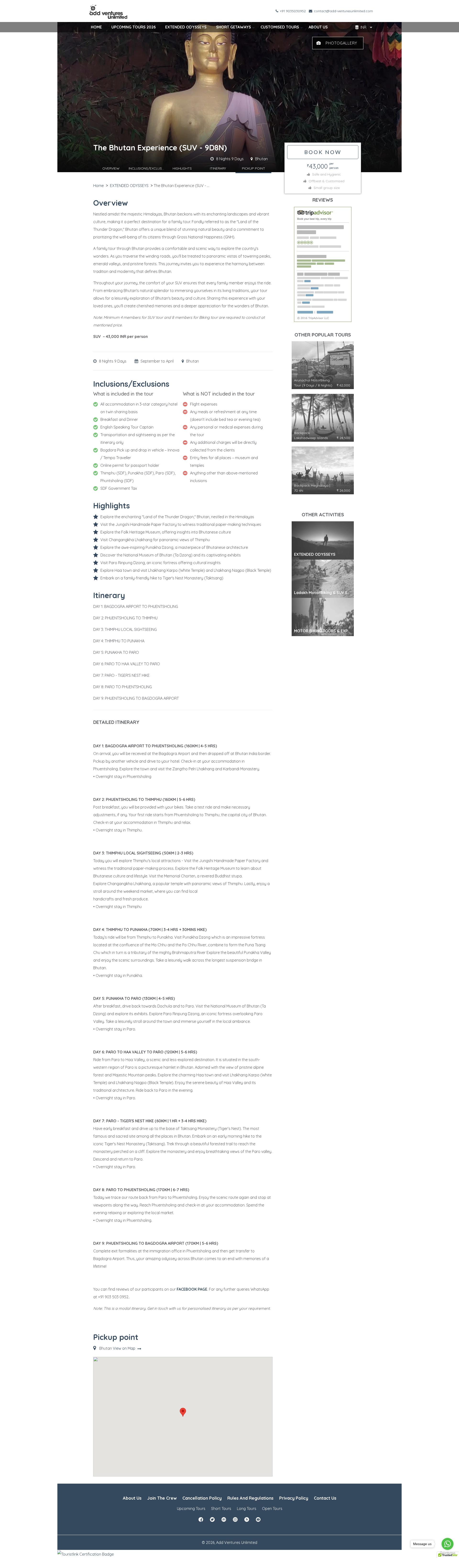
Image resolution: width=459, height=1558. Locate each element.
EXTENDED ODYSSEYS (186, 27)
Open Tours (272, 1508)
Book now (322, 152)
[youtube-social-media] (258, 1521)
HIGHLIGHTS (182, 168)
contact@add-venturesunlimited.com (343, 11)
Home (98, 185)
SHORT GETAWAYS (233, 27)
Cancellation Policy (202, 1498)
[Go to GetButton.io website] (447, 1553)
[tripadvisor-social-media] (223, 1521)
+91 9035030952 (292, 11)
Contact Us (325, 1498)
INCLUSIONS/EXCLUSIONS (146, 168)
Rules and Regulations (250, 1498)
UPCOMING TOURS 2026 (133, 27)
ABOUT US (318, 27)
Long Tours (246, 1508)
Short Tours (221, 1508)
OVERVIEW (111, 168)
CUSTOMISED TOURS (280, 27)
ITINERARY (218, 168)
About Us (132, 1498)
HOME (96, 27)
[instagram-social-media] (235, 1521)
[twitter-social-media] (212, 1521)
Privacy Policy (293, 1498)
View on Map (124, 1348)
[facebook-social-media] (200, 1521)
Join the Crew (162, 1498)
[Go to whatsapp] (448, 1544)
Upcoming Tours (191, 1508)
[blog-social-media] (246, 1521)
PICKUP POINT (253, 168)
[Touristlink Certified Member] (85, 1553)
